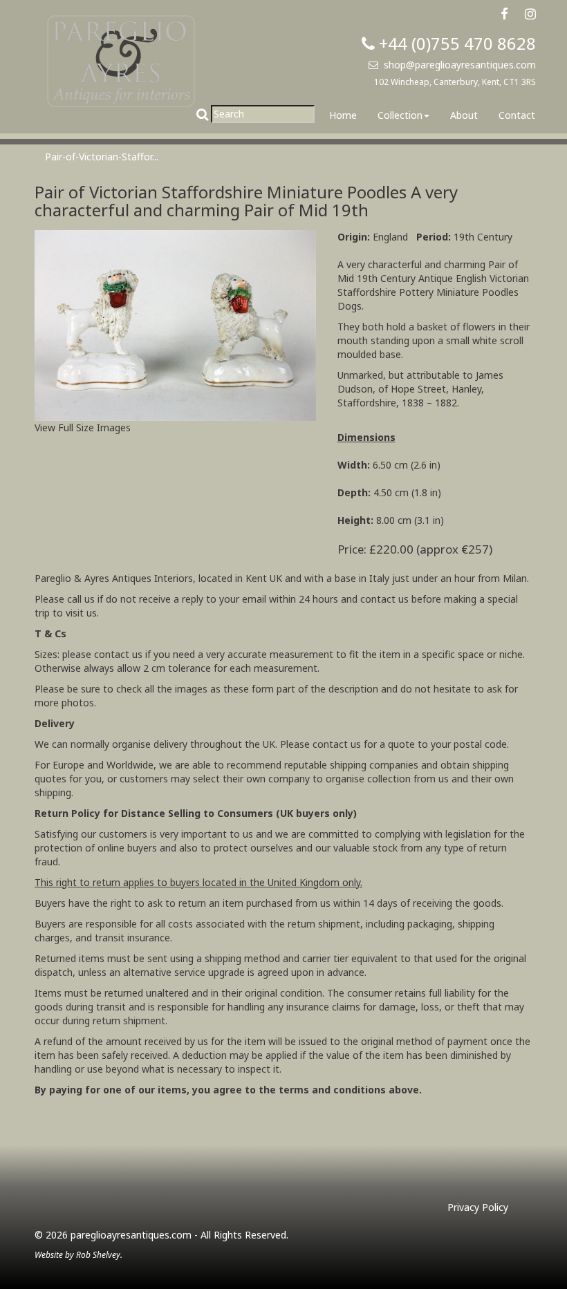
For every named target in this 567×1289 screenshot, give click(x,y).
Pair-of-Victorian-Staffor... (101, 156)
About (464, 115)
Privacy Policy (477, 1207)
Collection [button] (400, 115)
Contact (517, 115)
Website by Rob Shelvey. (78, 1254)
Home (343, 115)
